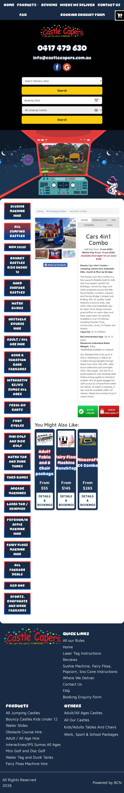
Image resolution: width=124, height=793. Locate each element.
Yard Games (17, 477)
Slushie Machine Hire (17, 211)
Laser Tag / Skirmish (17, 506)
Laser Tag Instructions (82, 653)
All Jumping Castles (17, 231)
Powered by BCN (107, 782)
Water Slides (17, 306)
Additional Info (99, 219)
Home (9, 5)
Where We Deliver (77, 5)
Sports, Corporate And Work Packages (17, 604)
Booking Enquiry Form (82, 15)
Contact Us (109, 5)
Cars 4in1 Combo (78, 211)
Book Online (90, 411)
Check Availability (111, 411)
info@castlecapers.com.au (62, 58)
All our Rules (74, 640)
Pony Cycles (17, 423)
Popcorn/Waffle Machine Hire (17, 527)
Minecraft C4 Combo (87, 463)
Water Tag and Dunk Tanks (17, 461)
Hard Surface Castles (17, 287)
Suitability (89, 224)
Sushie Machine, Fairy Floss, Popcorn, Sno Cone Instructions (90, 669)
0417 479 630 (62, 47)
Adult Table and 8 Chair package (45, 462)
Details (84, 219)
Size (113, 219)
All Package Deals (17, 569)
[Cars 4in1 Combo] (55, 233)
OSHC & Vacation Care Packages (17, 362)
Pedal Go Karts (17, 407)
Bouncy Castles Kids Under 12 (17, 265)
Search (62, 119)
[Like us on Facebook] (57, 67)
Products (27, 5)
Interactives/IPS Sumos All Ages (17, 387)
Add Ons (17, 585)
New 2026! (17, 247)
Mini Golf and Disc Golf (17, 441)
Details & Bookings (44, 500)
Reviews (49, 5)
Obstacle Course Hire (17, 323)
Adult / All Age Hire (17, 342)
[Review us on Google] (67, 67)
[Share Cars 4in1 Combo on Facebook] (55, 264)
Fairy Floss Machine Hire (17, 549)
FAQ (23, 15)
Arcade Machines (17, 490)
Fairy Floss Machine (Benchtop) (66, 463)
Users (110, 224)
